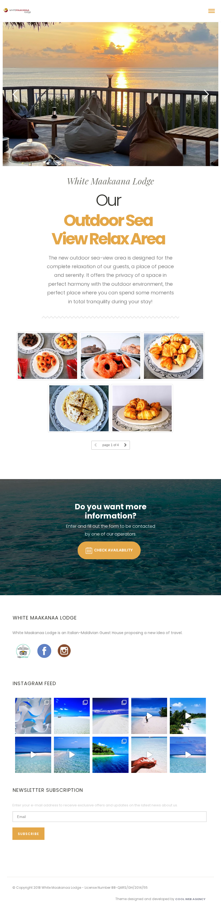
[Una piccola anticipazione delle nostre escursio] (110, 716)
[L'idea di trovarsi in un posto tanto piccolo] (188, 755)
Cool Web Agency (190, 899)
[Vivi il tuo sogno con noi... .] (149, 716)
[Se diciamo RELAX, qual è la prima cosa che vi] (188, 716)
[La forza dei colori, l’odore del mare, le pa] (110, 755)
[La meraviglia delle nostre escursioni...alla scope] (72, 716)
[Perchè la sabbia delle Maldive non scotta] (149, 755)
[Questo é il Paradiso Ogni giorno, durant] (72, 755)
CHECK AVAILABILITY (113, 550)
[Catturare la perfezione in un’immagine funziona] (33, 716)
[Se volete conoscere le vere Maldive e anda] (33, 755)
